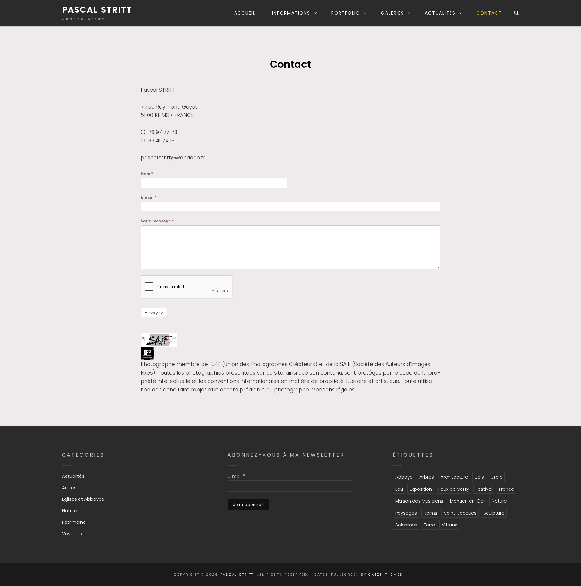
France (506, 489)
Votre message (157, 220)
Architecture (454, 477)
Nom (147, 173)
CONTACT (489, 13)
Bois (479, 477)
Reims (430, 513)
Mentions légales (333, 389)
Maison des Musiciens (419, 501)
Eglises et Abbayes (83, 499)
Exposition (421, 489)
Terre (429, 525)
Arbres (69, 487)
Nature (69, 510)
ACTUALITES (440, 13)
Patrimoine (74, 522)
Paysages (406, 513)
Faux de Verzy (453, 489)
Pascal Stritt (97, 10)
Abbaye (404, 477)
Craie (497, 477)
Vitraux (449, 525)
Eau (399, 489)
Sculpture (493, 513)
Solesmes (406, 525)
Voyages (72, 533)
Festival (484, 489)
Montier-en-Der (467, 501)
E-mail (148, 197)
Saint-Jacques (460, 513)
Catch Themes (385, 574)
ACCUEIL (245, 13)
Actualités (73, 476)
